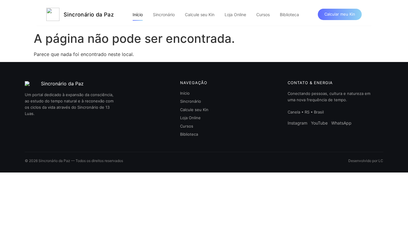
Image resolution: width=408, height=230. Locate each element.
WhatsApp (341, 122)
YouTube (319, 122)
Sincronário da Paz (89, 14)
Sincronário (164, 14)
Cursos (263, 14)
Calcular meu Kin (339, 14)
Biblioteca (289, 14)
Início (138, 14)
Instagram (297, 122)
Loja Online (235, 14)
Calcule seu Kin (199, 14)
